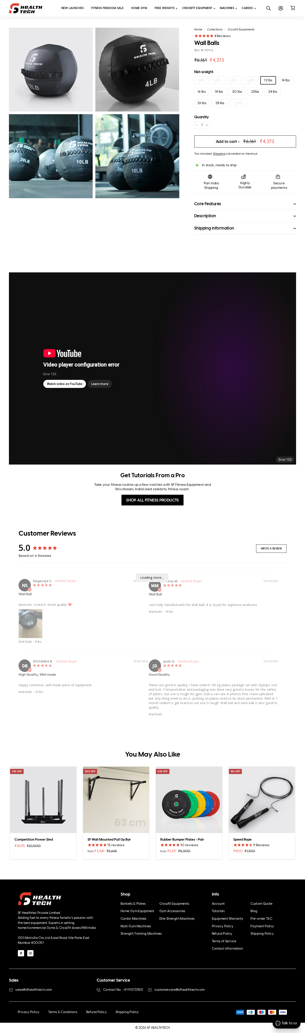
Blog (254, 911)
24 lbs (272, 92)
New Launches (72, 8)
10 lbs (250, 80)
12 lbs (268, 80)
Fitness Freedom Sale (107, 8)
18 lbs (219, 92)
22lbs (255, 92)
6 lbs (217, 80)
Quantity (201, 117)
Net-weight (203, 72)
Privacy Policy (222, 926)
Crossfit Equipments (241, 29)
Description (205, 215)
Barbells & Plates (133, 904)
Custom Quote (262, 904)
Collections (214, 29)
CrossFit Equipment (197, 8)
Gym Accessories (172, 911)
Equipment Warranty (227, 919)
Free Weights (165, 8)
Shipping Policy (262, 934)
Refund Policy (222, 934)
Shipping (219, 153)
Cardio (247, 8)
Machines (227, 8)
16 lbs (202, 92)
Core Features (207, 203)
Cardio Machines (133, 919)
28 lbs (219, 103)
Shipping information (214, 228)
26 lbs (202, 103)
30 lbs (238, 103)
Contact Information (227, 949)
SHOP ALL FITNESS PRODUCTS (152, 500)
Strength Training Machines (141, 934)
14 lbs (286, 80)
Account (218, 904)
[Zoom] (51, 70)
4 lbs (201, 80)
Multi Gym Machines (136, 926)
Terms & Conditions (62, 1012)
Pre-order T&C (261, 919)
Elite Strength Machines (177, 919)
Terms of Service (224, 941)
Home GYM (139, 8)
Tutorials (218, 911)
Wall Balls (25, 642)
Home (198, 29)
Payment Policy (262, 926)
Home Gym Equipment (137, 911)
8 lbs (233, 80)
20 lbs (237, 92)
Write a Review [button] (271, 548)
